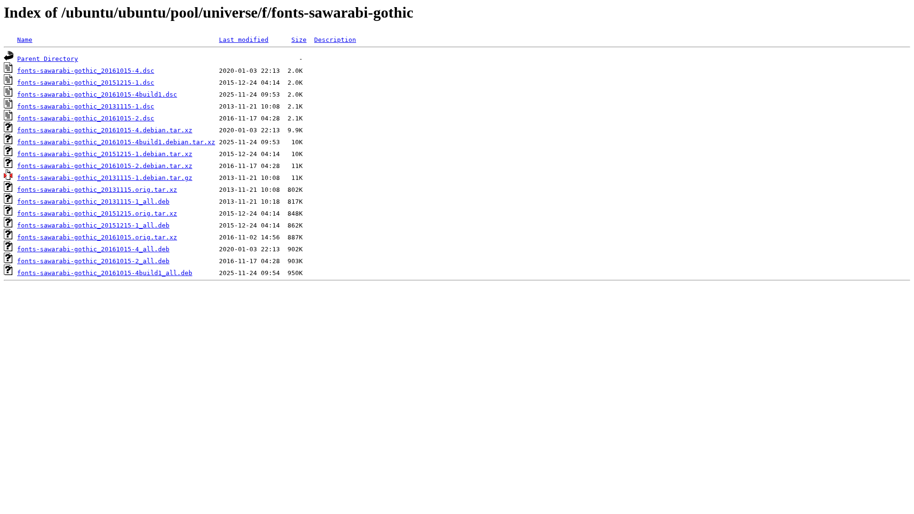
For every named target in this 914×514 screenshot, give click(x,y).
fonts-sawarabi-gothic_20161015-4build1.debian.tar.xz (116, 142)
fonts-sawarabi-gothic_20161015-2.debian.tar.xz (104, 165)
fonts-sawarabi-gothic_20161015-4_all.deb (93, 249)
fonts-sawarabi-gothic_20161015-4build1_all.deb (104, 273)
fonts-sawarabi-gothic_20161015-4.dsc (85, 70)
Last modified (243, 39)
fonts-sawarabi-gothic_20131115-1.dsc (85, 106)
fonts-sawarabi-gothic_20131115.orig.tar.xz (97, 189)
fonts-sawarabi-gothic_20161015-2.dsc (85, 118)
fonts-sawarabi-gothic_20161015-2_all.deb (93, 261)
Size (299, 39)
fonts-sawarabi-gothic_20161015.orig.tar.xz (97, 237)
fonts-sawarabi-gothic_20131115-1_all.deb (93, 201)
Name (24, 39)
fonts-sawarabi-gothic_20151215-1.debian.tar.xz (104, 154)
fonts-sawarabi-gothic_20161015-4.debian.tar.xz (104, 130)
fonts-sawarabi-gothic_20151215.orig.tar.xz (97, 213)
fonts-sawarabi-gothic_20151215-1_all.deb (93, 225)
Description (335, 39)
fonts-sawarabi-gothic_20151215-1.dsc (85, 82)
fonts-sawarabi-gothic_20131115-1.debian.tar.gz (104, 177)
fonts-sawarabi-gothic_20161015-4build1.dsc (97, 94)
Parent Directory (47, 58)
